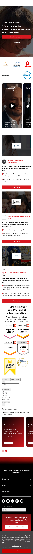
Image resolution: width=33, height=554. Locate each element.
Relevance (5, 392)
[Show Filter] (3, 382)
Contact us (16, 42)
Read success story (12, 36)
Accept (16, 551)
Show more (6, 402)
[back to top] (3, 404)
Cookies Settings (16, 546)
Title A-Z (4, 394)
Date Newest (6, 398)
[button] (12, 105)
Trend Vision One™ (10, 470)
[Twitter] (12, 501)
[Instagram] (17, 501)
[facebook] (8, 501)
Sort (12, 379)
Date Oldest (5, 400)
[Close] (31, 533)
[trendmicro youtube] (21, 501)
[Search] (16, 387)
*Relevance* (6, 390)
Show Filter (5, 379)
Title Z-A (4, 396)
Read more (11, 186)
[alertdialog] (16, 542)
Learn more (8, 443)
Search (17, 379)
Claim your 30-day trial (14, 526)
